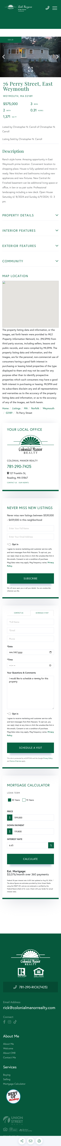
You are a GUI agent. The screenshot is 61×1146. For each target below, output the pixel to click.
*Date (10, 646)
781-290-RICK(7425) (33, 987)
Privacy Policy (48, 758)
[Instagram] (9, 1022)
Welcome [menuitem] (8, 1048)
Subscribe (31, 578)
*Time (10, 659)
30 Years (16, 799)
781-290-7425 (47, 8)
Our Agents (24, 483)
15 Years (30, 799)
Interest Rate (14, 839)
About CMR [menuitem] (9, 1053)
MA (26, 408)
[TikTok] (15, 1022)
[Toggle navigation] (54, 8)
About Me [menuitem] (8, 1044)
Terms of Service (15, 761)
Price (10, 811)
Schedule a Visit (42, 613)
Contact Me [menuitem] (9, 1057)
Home (5, 408)
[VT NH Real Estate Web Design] (30, 1120)
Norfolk (35, 408)
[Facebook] (4, 1022)
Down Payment (15, 825)
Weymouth (48, 408)
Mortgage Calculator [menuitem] (14, 1083)
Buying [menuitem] (6, 1074)
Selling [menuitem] (6, 1079)
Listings (16, 408)
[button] (5, 57)
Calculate (30, 859)
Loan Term (13, 792)
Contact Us (12, 483)
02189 (9, 413)
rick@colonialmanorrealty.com (29, 1007)
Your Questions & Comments (21, 672)
